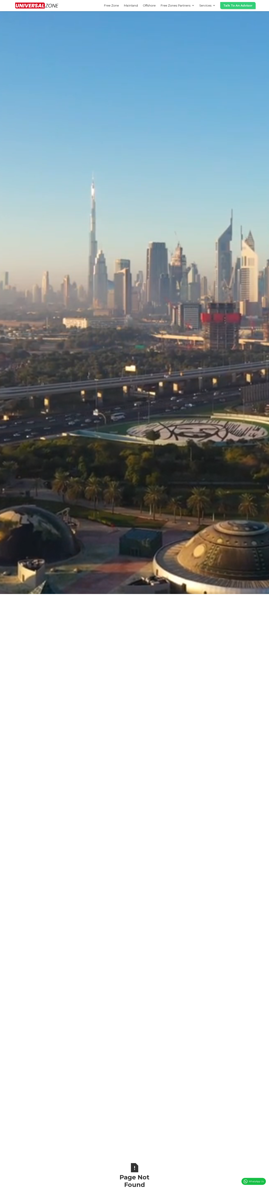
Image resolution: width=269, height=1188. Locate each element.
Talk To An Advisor (237, 5)
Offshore (149, 5)
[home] (36, 5)
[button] (177, 5)
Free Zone (111, 5)
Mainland (131, 5)
